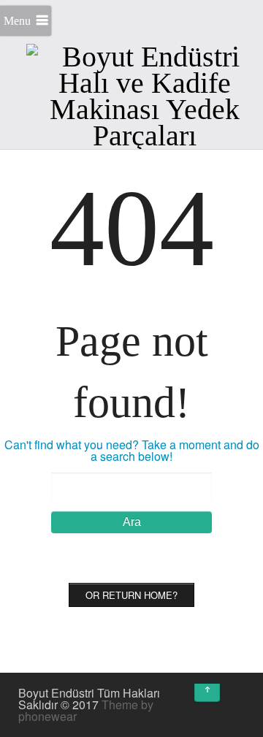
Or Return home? (131, 595)
